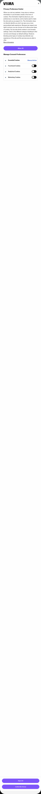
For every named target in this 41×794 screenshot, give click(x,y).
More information (8, 42)
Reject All (20, 781)
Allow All (20, 48)
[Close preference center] (38, 3)
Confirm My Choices (20, 787)
